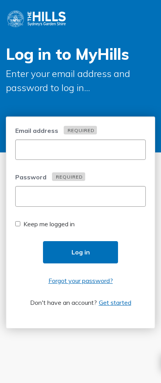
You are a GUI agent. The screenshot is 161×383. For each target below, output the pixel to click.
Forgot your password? (80, 281)
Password (49, 177)
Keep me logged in (49, 224)
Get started (115, 302)
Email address (55, 130)
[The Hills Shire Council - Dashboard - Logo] (37, 17)
